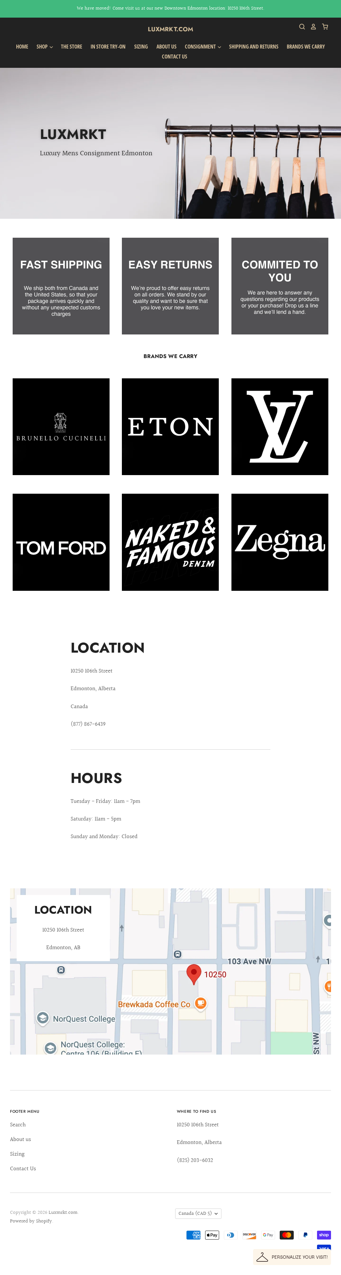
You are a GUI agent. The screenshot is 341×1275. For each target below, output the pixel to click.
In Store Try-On (108, 46)
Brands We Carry (306, 46)
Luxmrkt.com (170, 29)
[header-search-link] (299, 26)
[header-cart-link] (322, 26)
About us (166, 46)
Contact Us (174, 56)
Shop (43, 46)
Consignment (201, 46)
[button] (292, 1257)
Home (22, 46)
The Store (71, 46)
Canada (195, 1213)
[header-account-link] (311, 26)
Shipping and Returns (253, 46)
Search (18, 1124)
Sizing (141, 46)
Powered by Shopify (31, 1221)
